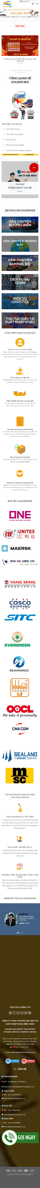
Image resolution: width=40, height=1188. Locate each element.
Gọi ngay (20, 184)
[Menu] (37, 3)
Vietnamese (26, 1)
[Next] (38, 52)
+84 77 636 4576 (23, 1047)
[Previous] (2, 52)
